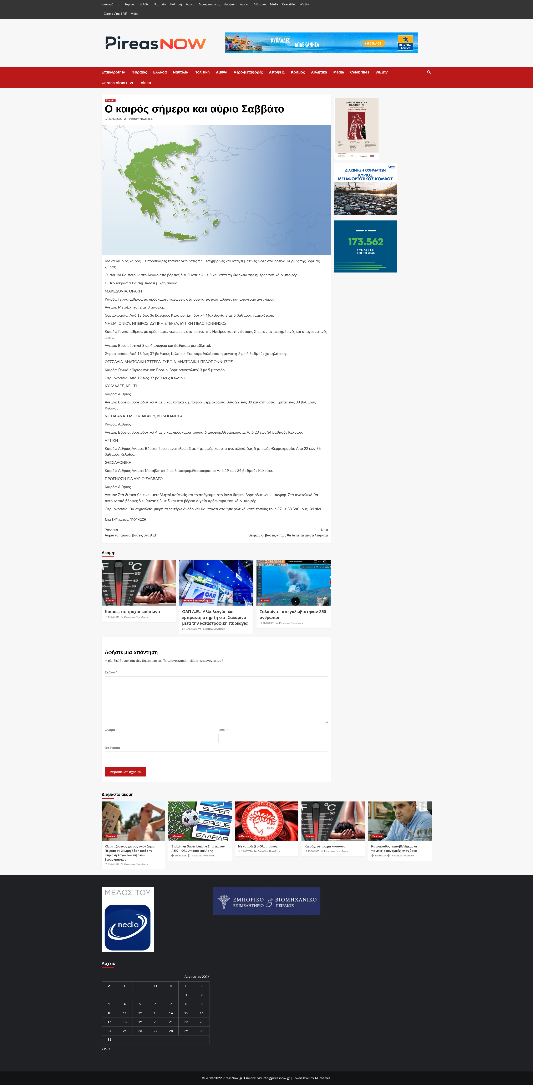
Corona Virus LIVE (115, 13)
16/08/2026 (268, 623)
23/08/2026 (113, 864)
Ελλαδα (110, 100)
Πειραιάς (129, 4)
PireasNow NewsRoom (140, 119)
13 (155, 1013)
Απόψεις (229, 4)
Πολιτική (176, 4)
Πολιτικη (377, 836)
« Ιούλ (106, 1049)
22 (186, 1022)
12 (140, 1013)
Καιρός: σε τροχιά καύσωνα (132, 611)
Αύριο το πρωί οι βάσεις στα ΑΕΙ (130, 532)
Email (223, 730)
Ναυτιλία (160, 4)
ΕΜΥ (115, 519)
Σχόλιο (111, 672)
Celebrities (288, 4)
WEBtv (304, 4)
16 (201, 1013)
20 (155, 1022)
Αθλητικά (260, 4)
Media (274, 4)
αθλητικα (177, 836)
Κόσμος (244, 4)
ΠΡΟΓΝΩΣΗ (138, 519)
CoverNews (301, 1078)
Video (134, 13)
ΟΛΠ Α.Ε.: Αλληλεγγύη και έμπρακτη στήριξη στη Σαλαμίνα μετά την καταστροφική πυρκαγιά (215, 617)
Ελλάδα (144, 4)
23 (201, 1022)
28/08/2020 (115, 119)
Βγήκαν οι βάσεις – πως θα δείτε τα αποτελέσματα (288, 532)
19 (140, 1022)
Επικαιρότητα (111, 4)
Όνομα (111, 730)
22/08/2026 (113, 617)
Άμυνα (190, 4)
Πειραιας (111, 836)
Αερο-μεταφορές (209, 4)
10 (109, 1013)
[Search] (429, 72)
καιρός (123, 519)
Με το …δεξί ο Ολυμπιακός (258, 846)
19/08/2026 (191, 629)
